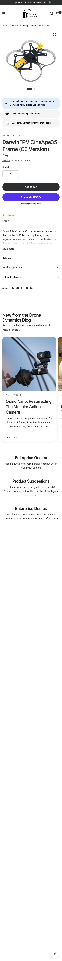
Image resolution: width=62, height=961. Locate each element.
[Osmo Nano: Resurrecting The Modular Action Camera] (29, 364)
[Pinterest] (22, 288)
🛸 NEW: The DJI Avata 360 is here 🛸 (31, 2)
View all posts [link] (10, 330)
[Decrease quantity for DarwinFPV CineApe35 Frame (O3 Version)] (5, 174)
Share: (5, 288)
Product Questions (12, 267)
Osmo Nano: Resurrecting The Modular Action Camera (29, 407)
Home (5, 26)
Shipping (6, 160)
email (23, 491)
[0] (57, 13)
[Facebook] (13, 288)
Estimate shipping (12, 277)
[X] (18, 288)
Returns (6, 258)
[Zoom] (54, 34)
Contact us (28, 518)
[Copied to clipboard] (31, 288)
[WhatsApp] (27, 288)
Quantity (6, 167)
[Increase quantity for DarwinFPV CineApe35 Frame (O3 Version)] (16, 174)
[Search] (51, 13)
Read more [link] (12, 437)
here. (38, 467)
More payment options (31, 204)
